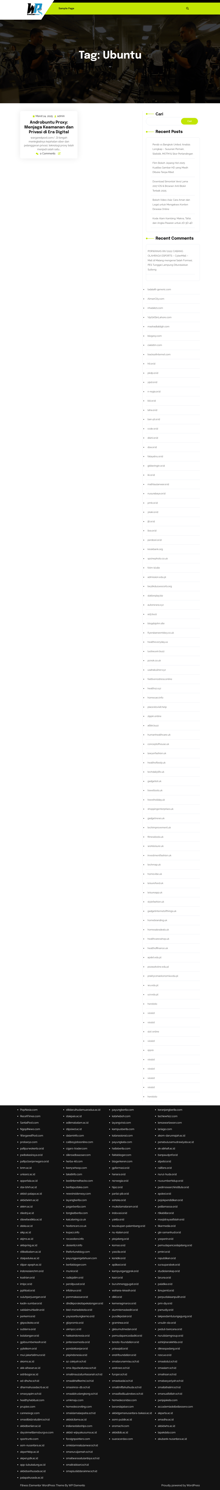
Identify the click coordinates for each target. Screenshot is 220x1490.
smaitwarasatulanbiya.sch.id (82, 1458)
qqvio (151, 1050)
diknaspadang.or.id (169, 1348)
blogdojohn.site (156, 623)
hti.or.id (151, 363)
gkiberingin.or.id (156, 465)
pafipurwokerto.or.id (32, 1148)
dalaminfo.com (75, 1135)
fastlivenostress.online (160, 679)
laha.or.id (152, 410)
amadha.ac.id (166, 1419)
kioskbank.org (155, 549)
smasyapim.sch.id (30, 1393)
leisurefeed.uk (155, 883)
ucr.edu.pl (153, 994)
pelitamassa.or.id (167, 1206)
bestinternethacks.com (79, 1180)
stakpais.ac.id (74, 1116)
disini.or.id (153, 437)
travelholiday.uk (156, 799)
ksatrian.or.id (27, 1277)
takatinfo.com (74, 1174)
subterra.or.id (28, 1329)
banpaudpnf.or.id (168, 1155)
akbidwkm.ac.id (29, 1200)
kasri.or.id (117, 1277)
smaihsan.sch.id (167, 1374)
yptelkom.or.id (28, 1348)
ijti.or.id (151, 521)
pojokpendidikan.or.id (170, 1200)
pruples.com (27, 1406)
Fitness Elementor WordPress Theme (42, 1485)
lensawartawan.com (170, 1122)
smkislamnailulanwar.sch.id (82, 1445)
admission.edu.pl (157, 577)
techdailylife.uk (156, 771)
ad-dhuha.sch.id (29, 1380)
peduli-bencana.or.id (170, 1329)
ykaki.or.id (153, 512)
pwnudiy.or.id (165, 1309)
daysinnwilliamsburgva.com (36, 1432)
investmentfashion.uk (159, 855)
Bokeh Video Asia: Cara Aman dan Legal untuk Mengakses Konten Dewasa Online (171, 204)
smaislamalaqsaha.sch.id (81, 1413)
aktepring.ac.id (28, 1245)
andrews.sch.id (120, 1367)
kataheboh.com (121, 1116)
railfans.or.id (165, 1167)
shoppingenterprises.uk (160, 809)
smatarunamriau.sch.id (125, 1361)
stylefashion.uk (156, 901)
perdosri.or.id (155, 540)
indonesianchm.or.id (31, 1271)
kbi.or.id (152, 400)
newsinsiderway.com (78, 1193)
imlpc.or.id (26, 1284)
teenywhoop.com (76, 1167)
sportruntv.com (29, 1438)
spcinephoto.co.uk (158, 558)
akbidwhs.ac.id (166, 1426)
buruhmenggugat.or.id (125, 1284)
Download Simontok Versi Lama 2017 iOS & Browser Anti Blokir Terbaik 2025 (170, 186)
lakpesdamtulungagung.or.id (175, 1316)
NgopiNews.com (30, 1129)
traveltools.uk (155, 790)
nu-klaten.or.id (120, 1232)
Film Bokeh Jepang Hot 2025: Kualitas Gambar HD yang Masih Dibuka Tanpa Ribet (170, 168)
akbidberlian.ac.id (30, 1426)
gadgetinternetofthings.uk (162, 911)
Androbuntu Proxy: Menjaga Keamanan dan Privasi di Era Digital (48, 127)
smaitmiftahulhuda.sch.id (126, 1387)
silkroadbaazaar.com (78, 1155)
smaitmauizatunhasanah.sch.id (84, 1374)
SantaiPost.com (29, 1122)
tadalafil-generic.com (159, 289)
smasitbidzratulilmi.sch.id (35, 1419)
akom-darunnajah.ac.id (171, 1135)
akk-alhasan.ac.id (30, 1367)
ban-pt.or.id (154, 419)
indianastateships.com (79, 1426)
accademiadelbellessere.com (175, 1406)
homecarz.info (155, 697)
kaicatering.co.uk (76, 1219)
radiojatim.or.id (74, 1277)
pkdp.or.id (153, 373)
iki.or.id (151, 475)
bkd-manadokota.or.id (79, 1309)
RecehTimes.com (30, 1116)
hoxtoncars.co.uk (76, 1225)
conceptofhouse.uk (158, 744)
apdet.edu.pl (154, 957)
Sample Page (66, 8)
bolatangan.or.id (29, 1335)
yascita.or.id (119, 1251)
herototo (152, 1003)
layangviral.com (121, 1122)
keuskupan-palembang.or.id (128, 1225)
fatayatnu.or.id (155, 456)
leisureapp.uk (155, 892)
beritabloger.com (76, 1264)
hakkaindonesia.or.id (78, 1335)
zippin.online (154, 716)
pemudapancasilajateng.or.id (175, 1245)
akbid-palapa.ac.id (31, 1193)
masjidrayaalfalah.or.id (171, 1219)
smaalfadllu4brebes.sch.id (127, 1393)
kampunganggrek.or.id (125, 1271)
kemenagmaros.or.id (124, 1303)
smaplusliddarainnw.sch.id (81, 1471)
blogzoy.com (155, 335)
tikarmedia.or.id (167, 1225)
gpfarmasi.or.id (120, 1167)
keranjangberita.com (170, 1109)
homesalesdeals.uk (158, 929)
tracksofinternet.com (159, 354)
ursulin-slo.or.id (167, 1322)
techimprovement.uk (159, 827)
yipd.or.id (152, 382)
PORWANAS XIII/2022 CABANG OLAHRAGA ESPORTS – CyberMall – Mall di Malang (168, 256)
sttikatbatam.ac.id (30, 1251)
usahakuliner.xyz (157, 669)
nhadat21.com (155, 308)
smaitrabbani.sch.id (77, 1464)
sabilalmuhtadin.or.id (32, 1309)
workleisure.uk (156, 846)
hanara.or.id (118, 1174)
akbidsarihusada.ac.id (33, 1471)
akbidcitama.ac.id (76, 1419)
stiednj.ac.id (27, 1213)
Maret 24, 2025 (44, 116)
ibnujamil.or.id (166, 1290)
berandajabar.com (123, 1406)
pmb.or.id (153, 502)
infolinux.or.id (73, 1290)
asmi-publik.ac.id (122, 1419)
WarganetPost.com (31, 1135)
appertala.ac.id (29, 1180)
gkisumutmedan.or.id (124, 1329)
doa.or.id (152, 447)
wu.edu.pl (153, 985)
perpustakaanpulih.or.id (171, 1296)
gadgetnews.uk (156, 818)
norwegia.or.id (120, 1180)
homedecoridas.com (124, 1400)
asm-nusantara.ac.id (32, 1445)
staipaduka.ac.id (29, 1258)
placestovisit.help (157, 707)
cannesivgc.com (30, 1413)
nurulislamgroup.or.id (170, 1335)
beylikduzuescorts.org (160, 586)
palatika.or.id (165, 1284)
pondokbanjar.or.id (77, 1348)
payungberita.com (123, 1109)
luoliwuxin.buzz (156, 651)
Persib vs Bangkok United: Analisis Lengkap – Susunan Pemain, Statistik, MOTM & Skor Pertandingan (173, 149)
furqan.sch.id (119, 1374)
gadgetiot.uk (154, 781)
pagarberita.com (76, 1206)
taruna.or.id (164, 1277)
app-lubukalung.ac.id (32, 1464)
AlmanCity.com (156, 298)
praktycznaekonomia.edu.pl (163, 976)
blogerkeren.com (122, 1161)
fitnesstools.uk (155, 836)
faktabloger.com (121, 1155)
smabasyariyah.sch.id (170, 1380)
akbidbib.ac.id (120, 1432)
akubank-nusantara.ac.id (172, 1438)
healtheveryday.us (158, 642)
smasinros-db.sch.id (78, 1387)
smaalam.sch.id (167, 1367)
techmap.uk (154, 864)
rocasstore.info (75, 1238)
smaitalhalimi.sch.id (169, 1387)
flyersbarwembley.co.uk (161, 632)
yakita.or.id (118, 1219)
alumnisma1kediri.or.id (125, 1309)
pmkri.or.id (164, 1251)
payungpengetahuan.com (81, 1258)
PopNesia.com (29, 1109)
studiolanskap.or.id (169, 1271)
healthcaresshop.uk (158, 938)
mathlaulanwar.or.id (158, 484)
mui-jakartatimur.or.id (32, 1355)
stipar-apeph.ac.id (30, 1264)
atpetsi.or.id (164, 1161)
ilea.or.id (152, 530)
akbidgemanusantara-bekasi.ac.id (132, 1413)
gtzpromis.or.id (74, 1322)
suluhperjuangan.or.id (33, 1296)
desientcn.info (74, 1245)
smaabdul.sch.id (167, 1361)
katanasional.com (122, 1135)
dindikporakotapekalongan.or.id (84, 1303)
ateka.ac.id (26, 1225)
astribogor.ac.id (29, 1374)
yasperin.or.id (165, 1238)
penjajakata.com (167, 1400)
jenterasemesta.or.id (78, 1342)
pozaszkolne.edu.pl (158, 966)
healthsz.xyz (154, 688)
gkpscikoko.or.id (29, 1322)
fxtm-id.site (154, 567)
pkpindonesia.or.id (76, 1355)
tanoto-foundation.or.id (125, 1342)
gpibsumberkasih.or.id (33, 1342)
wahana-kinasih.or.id (124, 1290)
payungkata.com (122, 1142)
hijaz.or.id (117, 1187)
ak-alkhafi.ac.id (166, 1148)
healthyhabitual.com (32, 1400)
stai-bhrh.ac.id (28, 1187)
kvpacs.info (72, 1232)
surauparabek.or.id (169, 1264)
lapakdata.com (167, 1432)
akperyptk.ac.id (29, 1458)
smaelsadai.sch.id (122, 1380)
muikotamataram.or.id (125, 1206)
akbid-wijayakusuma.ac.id (81, 1432)
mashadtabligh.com (158, 326)
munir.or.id (72, 1271)
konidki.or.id (118, 1258)
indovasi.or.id (119, 1213)
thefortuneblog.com (78, 1251)
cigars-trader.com (76, 1148)
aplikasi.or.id (119, 1264)
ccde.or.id (153, 428)
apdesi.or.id (164, 1193)
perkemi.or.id (27, 1316)
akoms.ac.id (27, 1361)
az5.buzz (152, 614)
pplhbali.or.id (27, 1290)
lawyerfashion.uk (157, 753)
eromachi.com (120, 1426)
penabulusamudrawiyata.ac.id (176, 1142)
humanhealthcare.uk (159, 734)
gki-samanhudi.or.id (169, 1232)
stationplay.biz (155, 595)
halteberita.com (121, 1148)
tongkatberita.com (77, 1213)
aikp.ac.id (25, 1232)
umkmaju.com (74, 1400)
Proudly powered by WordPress (180, 1485)
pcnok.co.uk (154, 660)
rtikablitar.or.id (166, 1213)
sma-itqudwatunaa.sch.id (81, 1367)
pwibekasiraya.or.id (31, 1155)
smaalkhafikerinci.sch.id (80, 1380)
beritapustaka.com (77, 1187)
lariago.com (165, 1129)
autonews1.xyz (156, 604)
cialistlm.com (155, 345)
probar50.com (28, 1142)
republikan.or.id (167, 1258)
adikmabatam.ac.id (77, 1122)
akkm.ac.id (26, 1206)
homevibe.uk (155, 874)
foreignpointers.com (78, 1438)
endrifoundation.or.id (124, 1355)
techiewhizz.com (167, 1116)
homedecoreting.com (79, 1406)
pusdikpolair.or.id (122, 1316)
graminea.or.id (120, 1322)
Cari (159, 113)
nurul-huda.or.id (167, 1174)
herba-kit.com (74, 1161)
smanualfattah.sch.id (170, 1393)
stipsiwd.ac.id (74, 1129)
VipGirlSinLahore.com (160, 317)
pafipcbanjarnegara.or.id (34, 1161)
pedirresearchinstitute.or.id (173, 1187)
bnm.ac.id (26, 1167)
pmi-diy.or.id (165, 1303)
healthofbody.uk (157, 762)
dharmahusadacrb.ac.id (34, 1387)
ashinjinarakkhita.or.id (170, 1342)
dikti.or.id (117, 1296)
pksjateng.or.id (120, 1238)
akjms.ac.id (26, 1238)
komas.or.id (118, 1245)
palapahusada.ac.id (31, 1477)
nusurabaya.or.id (156, 493)
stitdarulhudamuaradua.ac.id (83, 1109)
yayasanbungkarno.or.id (80, 1316)
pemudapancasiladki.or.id (127, 1335)
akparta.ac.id (165, 1413)
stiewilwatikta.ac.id (31, 1219)
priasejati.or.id (120, 1348)
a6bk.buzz (153, 725)
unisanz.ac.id (27, 1174)
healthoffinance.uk (158, 948)
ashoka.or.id (119, 1200)
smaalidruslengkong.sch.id (82, 1393)
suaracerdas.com (122, 1438)
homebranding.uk (157, 920)
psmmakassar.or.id (77, 1296)
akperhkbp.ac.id (29, 1451)
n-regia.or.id (154, 391)
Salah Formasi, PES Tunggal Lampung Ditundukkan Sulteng (170, 265)
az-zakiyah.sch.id (76, 1361)
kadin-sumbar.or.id (31, 1303)
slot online (153, 1031)
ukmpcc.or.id (73, 1329)
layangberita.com (76, 1200)
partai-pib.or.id (120, 1193)
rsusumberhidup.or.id (170, 1180)
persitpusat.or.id (75, 1284)
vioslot (151, 1013)
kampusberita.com (123, 1129)
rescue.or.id (164, 1355)
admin (61, 116)
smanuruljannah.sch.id (79, 1451)
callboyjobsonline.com (79, 1142)
